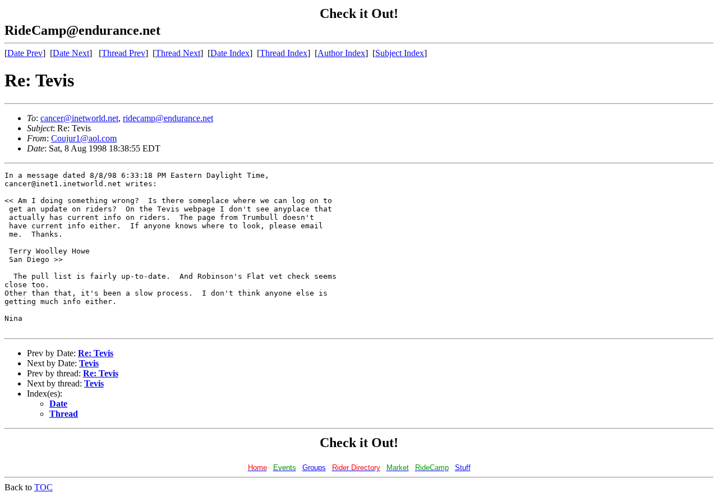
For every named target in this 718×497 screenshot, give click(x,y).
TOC (43, 487)
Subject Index (399, 53)
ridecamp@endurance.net (168, 118)
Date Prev (25, 53)
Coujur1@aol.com (84, 138)
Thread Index (283, 53)
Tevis (89, 363)
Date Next (71, 53)
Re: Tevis (95, 353)
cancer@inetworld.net (79, 118)
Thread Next (177, 53)
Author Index (341, 53)
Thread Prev (123, 53)
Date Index (230, 53)
